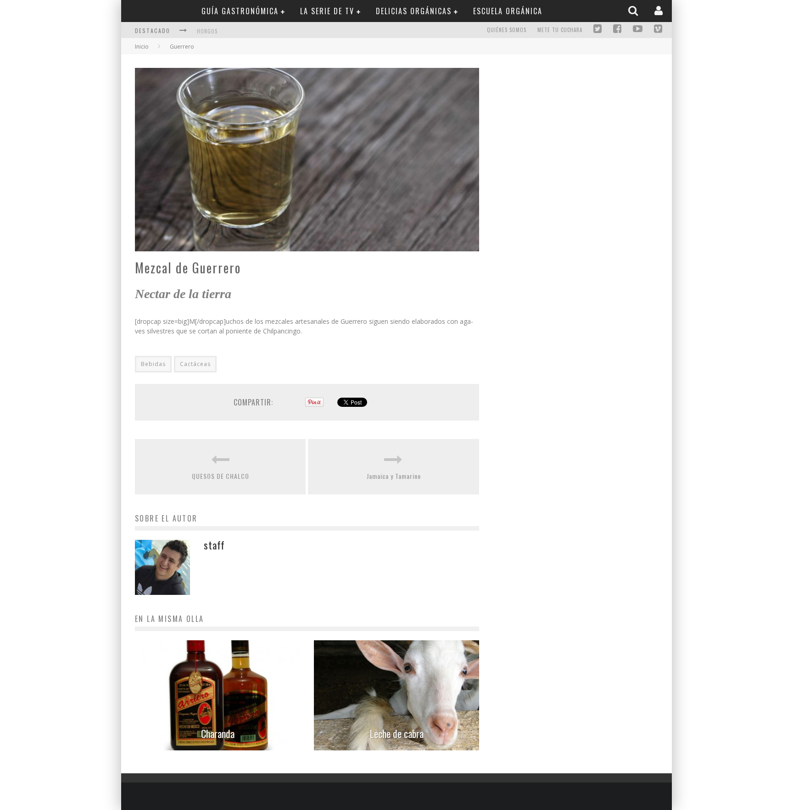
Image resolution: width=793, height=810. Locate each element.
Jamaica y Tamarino (394, 476)
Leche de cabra (397, 733)
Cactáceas (195, 364)
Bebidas (153, 364)
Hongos (207, 31)
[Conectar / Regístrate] (660, 10)
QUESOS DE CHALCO (220, 476)
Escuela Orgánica (507, 11)
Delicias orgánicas (414, 11)
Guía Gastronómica (240, 11)
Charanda (218, 733)
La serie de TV (327, 11)
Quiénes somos (506, 29)
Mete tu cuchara (559, 29)
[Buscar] (634, 10)
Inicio (142, 46)
